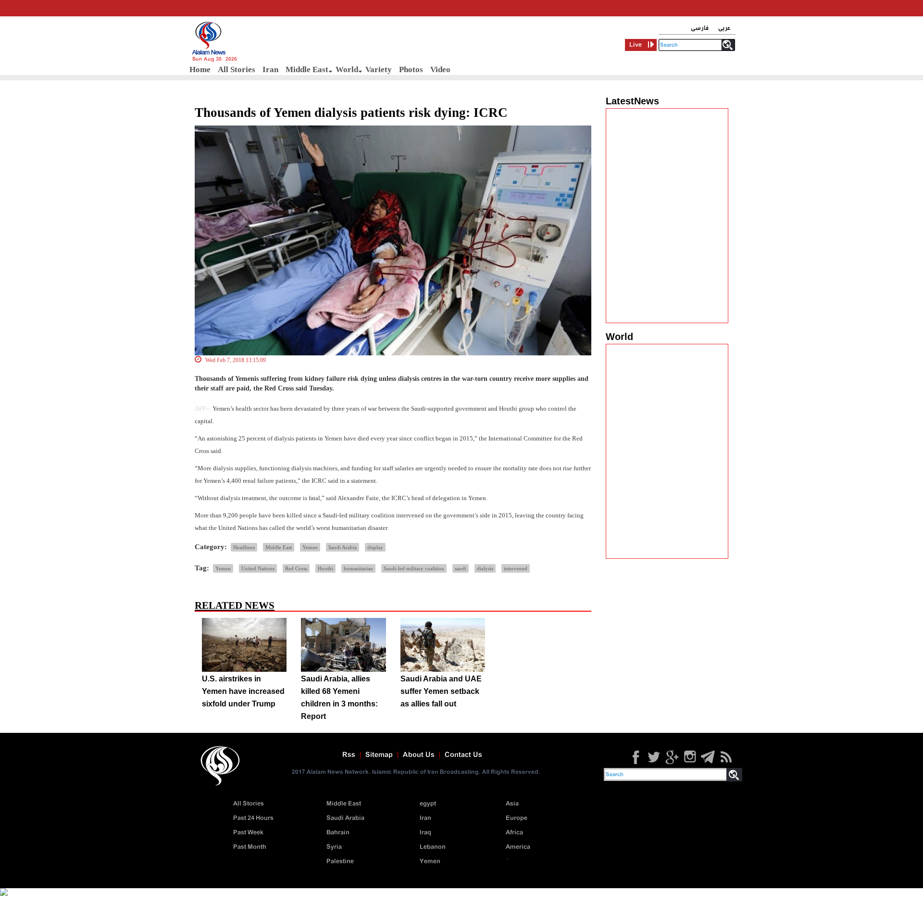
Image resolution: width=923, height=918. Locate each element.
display (375, 547)
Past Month (249, 847)
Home (200, 69)
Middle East (307, 69)
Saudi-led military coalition (414, 568)
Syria (334, 847)
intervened (515, 568)
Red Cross (296, 568)
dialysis (485, 568)
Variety (378, 69)
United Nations (257, 568)
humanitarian (358, 568)
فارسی (700, 28)
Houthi (325, 568)
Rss (348, 755)
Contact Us (463, 755)
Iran (270, 69)
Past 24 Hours (253, 818)
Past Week (248, 833)
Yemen (310, 547)
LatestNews (632, 101)
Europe (516, 818)
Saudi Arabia (342, 547)
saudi (460, 568)
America (518, 847)
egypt (428, 804)
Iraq (425, 833)
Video (440, 69)
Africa (514, 833)
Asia (512, 804)
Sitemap (379, 755)
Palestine (340, 861)
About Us (419, 755)
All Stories (236, 69)
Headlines (244, 547)
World (347, 69)
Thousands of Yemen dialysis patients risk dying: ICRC (351, 112)
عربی (724, 28)
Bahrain (337, 833)
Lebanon (433, 847)
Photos (411, 69)
